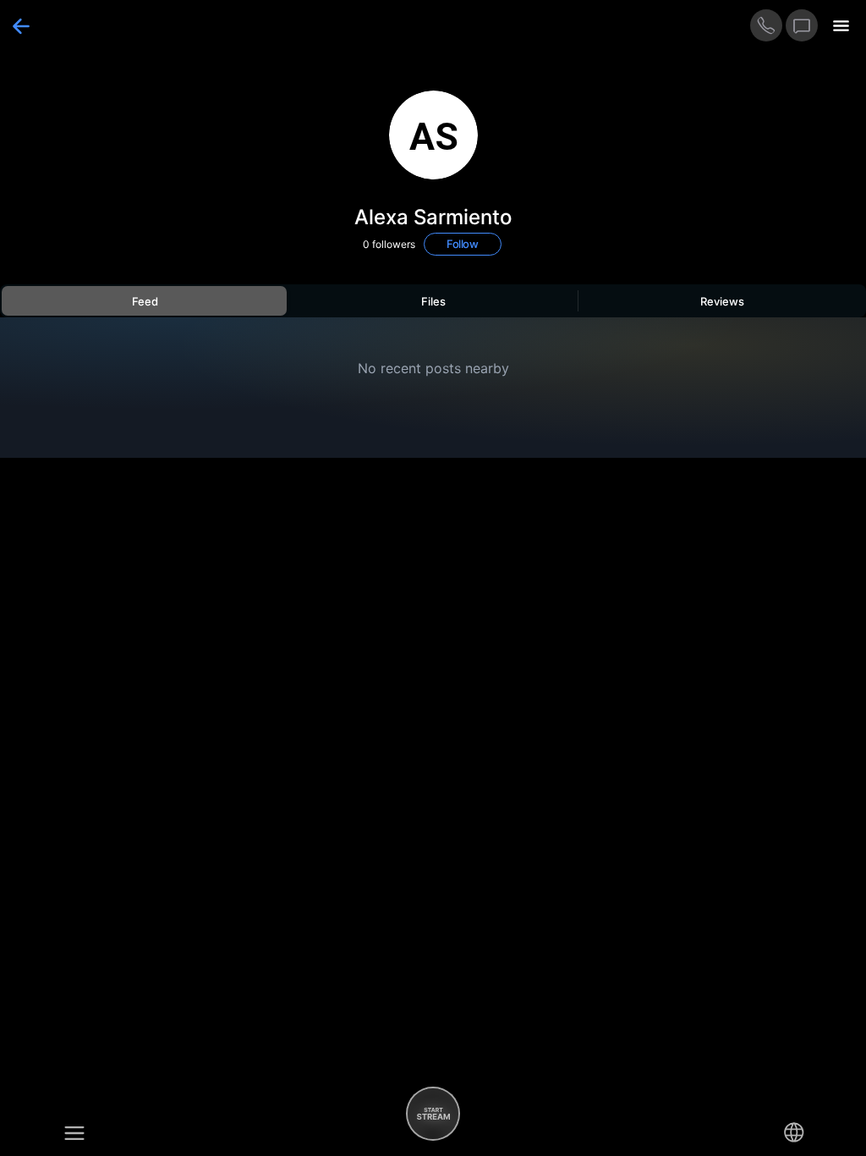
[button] (74, 1132)
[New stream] (433, 1114)
